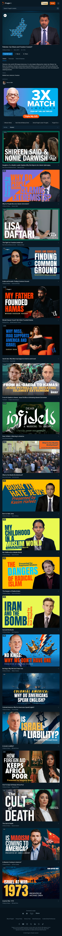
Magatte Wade (15, 787)
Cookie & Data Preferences (48, 918)
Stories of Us (5, 322)
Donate (52, 3)
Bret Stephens (15, 632)
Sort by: (5, 127)
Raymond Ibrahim (16, 593)
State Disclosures (36, 918)
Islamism (11, 75)
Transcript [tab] (11, 58)
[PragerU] (7, 3)
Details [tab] (4, 58)
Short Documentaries (7, 438)
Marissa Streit (20, 167)
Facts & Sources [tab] (20, 58)
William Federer (15, 670)
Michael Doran (15, 748)
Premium (44, 3)
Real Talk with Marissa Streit (22, 122)
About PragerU (10, 918)
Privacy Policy (19, 918)
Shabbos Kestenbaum (13, 399)
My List (18, 54)
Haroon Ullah (10, 82)
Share (26, 54)
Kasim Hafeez (15, 516)
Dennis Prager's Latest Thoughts (40, 122)
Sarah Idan (12, 361)
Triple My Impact (7, 54)
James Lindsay (15, 864)
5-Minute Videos (6, 50)
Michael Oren (15, 903)
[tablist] (31, 59)
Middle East (5, 75)
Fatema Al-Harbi (16, 283)
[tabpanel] (31, 73)
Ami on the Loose (6, 477)
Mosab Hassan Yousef (15, 322)
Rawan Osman (15, 825)
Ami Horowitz (15, 477)
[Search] (58, 8)
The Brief (4, 399)
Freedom (17, 75)
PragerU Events (56, 122)
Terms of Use (27, 918)
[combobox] (34, 127)
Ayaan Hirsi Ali (15, 554)
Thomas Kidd (15, 709)
